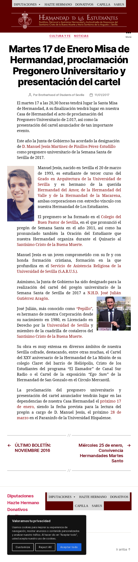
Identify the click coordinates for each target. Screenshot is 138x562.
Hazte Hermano (58, 4)
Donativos (84, 4)
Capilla (103, 4)
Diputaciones (25, 4)
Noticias (81, 36)
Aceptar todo (69, 547)
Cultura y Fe (59, 36)
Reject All (45, 547)
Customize (23, 547)
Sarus (119, 4)
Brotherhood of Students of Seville (61, 95)
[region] (46, 535)
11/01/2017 (102, 95)
